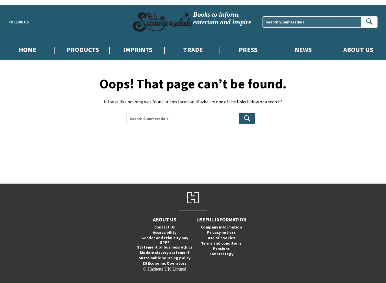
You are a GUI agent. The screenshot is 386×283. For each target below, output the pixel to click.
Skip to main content (18, 2)
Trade (193, 49)
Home (27, 49)
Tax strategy (221, 253)
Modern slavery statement (165, 252)
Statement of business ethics (164, 247)
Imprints (137, 49)
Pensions (221, 248)
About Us (358, 49)
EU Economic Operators (165, 263)
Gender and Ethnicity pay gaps (164, 239)
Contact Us (164, 227)
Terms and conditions (221, 243)
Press (248, 49)
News (303, 49)
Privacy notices (221, 232)
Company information (221, 227)
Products (83, 49)
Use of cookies (221, 237)
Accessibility (164, 232)
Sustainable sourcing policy (164, 257)
